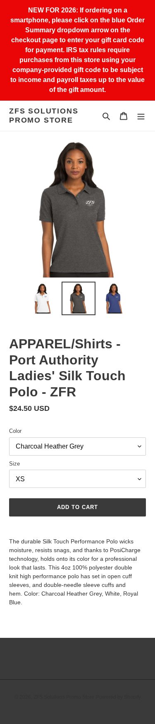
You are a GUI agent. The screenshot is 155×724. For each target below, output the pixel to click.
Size (14, 464)
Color (15, 431)
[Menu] (141, 116)
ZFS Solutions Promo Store (43, 115)
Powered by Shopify (118, 697)
